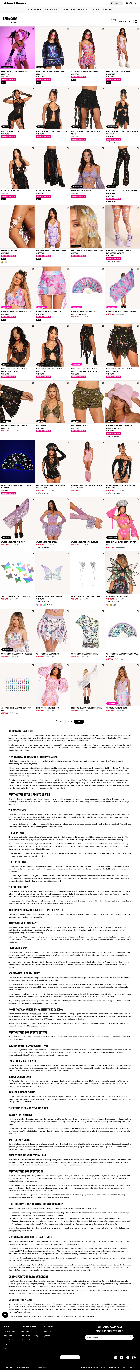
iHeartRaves (88, 1367)
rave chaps (29, 1195)
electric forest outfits (49, 866)
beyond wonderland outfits (73, 1081)
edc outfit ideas (26, 1340)
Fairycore (13, 22)
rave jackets (75, 1228)
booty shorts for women (62, 1195)
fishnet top (60, 955)
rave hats (68, 996)
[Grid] (133, 21)
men (46, 10)
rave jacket (88, 1265)
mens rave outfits (107, 1309)
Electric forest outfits (36, 1050)
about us (47, 1332)
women (37, 10)
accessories (77, 10)
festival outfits (104, 1304)
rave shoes (37, 1014)
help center (8, 1336)
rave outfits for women (25, 1309)
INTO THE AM (132, 1367)
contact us (8, 1340)
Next (78, 722)
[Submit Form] (131, 1337)
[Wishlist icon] (33, 28)
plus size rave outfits (19, 1185)
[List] (136, 21)
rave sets (117, 927)
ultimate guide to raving (29, 1336)
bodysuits (55, 10)
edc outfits (15, 1065)
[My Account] (126, 3)
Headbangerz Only (103, 10)
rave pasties (89, 824)
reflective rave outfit (85, 1258)
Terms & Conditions (41, 1367)
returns (6, 1344)
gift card (47, 1336)
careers (47, 1340)
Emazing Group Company (117, 1367)
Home (5, 22)
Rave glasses (99, 994)
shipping (7, 1348)
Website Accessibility (23, 1367)
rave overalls (24, 1228)
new (30, 10)
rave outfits (51, 1304)
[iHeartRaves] (15, 3)
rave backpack (35, 1001)
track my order (9, 1332)
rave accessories (17, 994)
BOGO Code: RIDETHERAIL (8, 79)
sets (65, 10)
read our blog (25, 1332)
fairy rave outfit (124, 738)
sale (88, 10)
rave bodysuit (50, 853)
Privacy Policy (8, 1367)
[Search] (112, 3)
